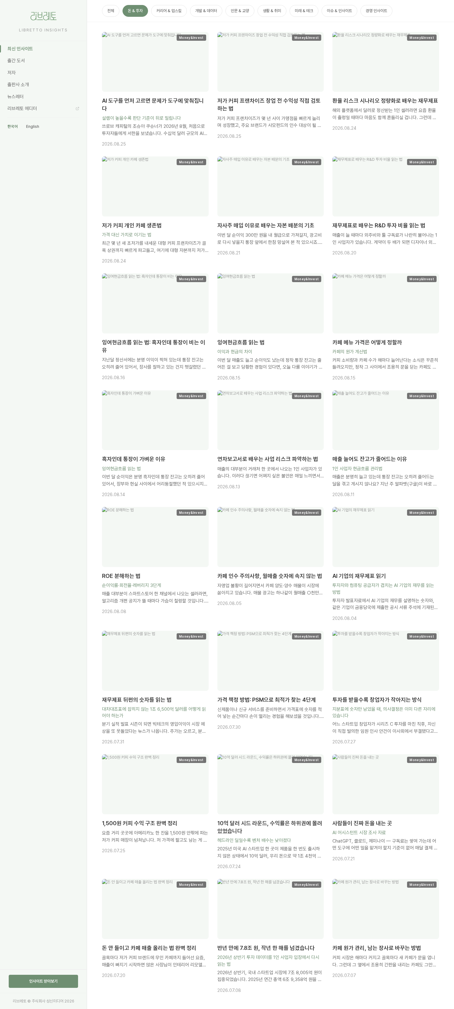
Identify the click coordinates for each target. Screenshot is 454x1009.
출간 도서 (16, 60)
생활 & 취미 (272, 10)
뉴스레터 (15, 97)
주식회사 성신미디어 (47, 1001)
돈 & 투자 (135, 10)
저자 (11, 73)
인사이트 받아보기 (43, 981)
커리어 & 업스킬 (169, 10)
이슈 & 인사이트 (339, 10)
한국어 (12, 126)
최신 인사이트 (20, 49)
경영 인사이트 (376, 10)
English (32, 126)
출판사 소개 (18, 84)
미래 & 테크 (304, 10)
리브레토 (19, 1001)
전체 (110, 10)
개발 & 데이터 (206, 10)
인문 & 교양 (240, 10)
